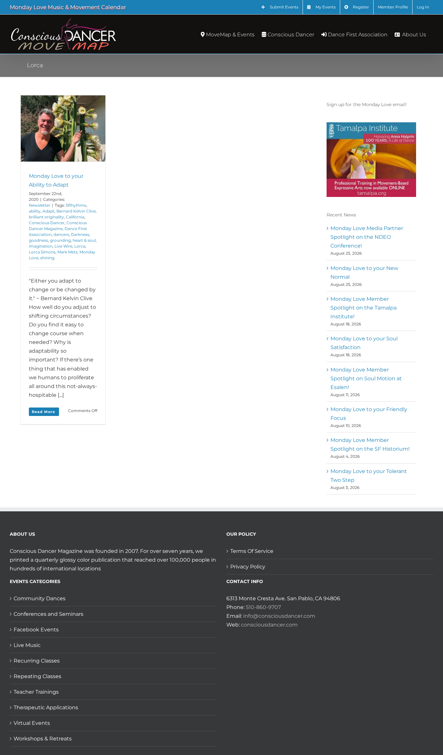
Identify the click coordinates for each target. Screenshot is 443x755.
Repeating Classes (37, 676)
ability (35, 211)
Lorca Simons (42, 252)
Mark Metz (67, 252)
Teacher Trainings (36, 692)
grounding (60, 240)
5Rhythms (76, 205)
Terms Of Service (251, 551)
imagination (41, 246)
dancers (61, 234)
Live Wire (63, 246)
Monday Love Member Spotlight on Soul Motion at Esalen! (366, 378)
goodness (38, 240)
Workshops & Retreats (43, 739)
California (75, 216)
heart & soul (84, 240)
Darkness (80, 234)
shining (47, 257)
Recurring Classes (37, 661)
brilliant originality (46, 216)
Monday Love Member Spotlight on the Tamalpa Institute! (363, 308)
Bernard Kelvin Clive (76, 211)
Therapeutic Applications (46, 707)
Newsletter (39, 205)
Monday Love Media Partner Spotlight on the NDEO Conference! (366, 237)
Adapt (48, 211)
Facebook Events (36, 630)
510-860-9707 (263, 607)
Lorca (79, 246)
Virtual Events (32, 723)
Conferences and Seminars (48, 614)
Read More (43, 411)
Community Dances (40, 598)
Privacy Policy (247, 567)
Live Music (27, 645)
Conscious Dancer (47, 222)
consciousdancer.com (269, 625)
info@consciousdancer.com (279, 616)
